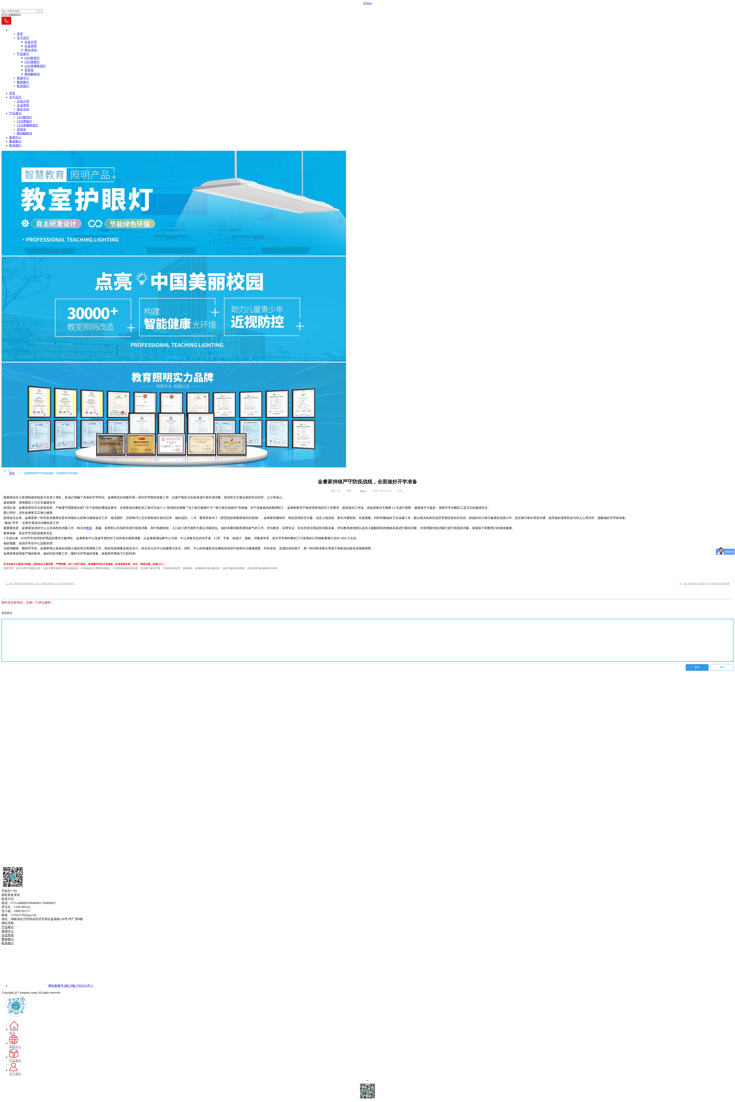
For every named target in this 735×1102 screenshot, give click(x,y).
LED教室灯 (32, 58)
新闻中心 (23, 78)
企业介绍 (30, 41)
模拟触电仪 (32, 74)
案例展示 (23, 82)
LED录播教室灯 (35, 66)
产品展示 (23, 54)
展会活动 (30, 50)
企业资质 (30, 45)
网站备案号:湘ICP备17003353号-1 (70, 985)
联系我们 (23, 86)
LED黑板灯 (32, 62)
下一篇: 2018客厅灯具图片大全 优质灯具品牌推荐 (704, 583)
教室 (89, 528)
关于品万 (23, 37)
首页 (20, 33)
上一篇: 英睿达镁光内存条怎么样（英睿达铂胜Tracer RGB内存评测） (40, 583)
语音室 (29, 70)
